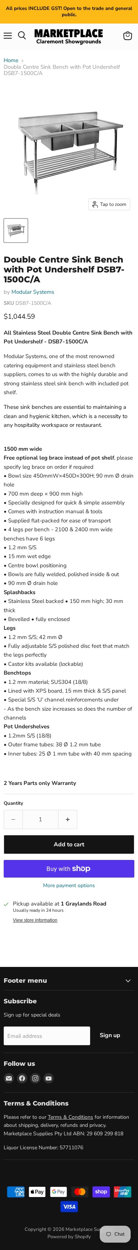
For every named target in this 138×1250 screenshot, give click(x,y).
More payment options (69, 886)
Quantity (13, 803)
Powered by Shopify (69, 1236)
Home (11, 60)
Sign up (110, 1035)
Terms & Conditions (70, 1117)
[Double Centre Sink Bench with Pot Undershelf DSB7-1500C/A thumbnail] (16, 230)
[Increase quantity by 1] (68, 819)
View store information (35, 920)
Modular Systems (32, 292)
